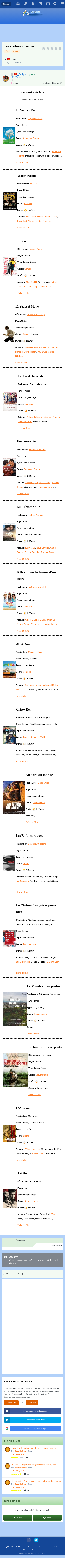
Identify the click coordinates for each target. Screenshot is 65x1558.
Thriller (43, 737)
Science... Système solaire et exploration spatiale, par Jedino (35, 1481)
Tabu (53, 1214)
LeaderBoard (37, 1550)
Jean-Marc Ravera (33, 685)
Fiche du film (22, 162)
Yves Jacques (37, 624)
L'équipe (26, 1550)
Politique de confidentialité (26, 1547)
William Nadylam (32, 1149)
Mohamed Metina (50, 685)
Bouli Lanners (43, 548)
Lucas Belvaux (23, 962)
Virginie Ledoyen (42, 482)
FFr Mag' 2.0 (18, 1454)
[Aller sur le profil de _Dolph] (6, 78)
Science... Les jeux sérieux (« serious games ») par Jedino (34, 1464)
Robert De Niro (50, 217)
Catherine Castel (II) (38, 587)
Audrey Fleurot (23, 624)
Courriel (18, 1518)
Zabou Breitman (47, 620)
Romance (28, 469)
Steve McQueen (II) (36, 314)
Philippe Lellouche (34, 417)
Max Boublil (31, 282)
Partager (48, 1518)
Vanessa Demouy (52, 417)
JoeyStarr (29, 482)
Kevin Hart (22, 221)
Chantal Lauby (30, 286)
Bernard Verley (46, 487)
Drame (36, 138)
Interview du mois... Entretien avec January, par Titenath (33, 1448)
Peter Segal (34, 184)
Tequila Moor (21, 1451)
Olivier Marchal (32, 620)
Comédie (28, 203)
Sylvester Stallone (34, 217)
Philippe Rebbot (48, 552)
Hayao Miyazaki (35, 118)
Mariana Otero (53, 962)
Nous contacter (44, 1547)
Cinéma (27, 63)
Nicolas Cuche (36, 249)
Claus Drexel (43, 783)
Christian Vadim (25, 421)
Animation (27, 138)
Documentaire (39, 802)
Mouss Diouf (37, 1153)
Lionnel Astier (44, 286)
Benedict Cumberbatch (25, 352)
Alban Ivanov (51, 624)
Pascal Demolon (32, 552)
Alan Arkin (32, 221)
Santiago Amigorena (37, 844)
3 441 (32, 75)
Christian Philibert (36, 652)
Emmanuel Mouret (37, 449)
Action (37, 1201)
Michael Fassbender (48, 347)
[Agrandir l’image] (9, 135)
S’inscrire (32, 1403)
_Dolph (14, 59)
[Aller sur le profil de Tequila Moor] (7, 1449)
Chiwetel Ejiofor (31, 347)
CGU (55, 1547)
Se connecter (11, 1403)
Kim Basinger (44, 221)
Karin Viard (30, 548)
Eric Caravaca (22, 881)
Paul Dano (42, 352)
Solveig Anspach (36, 515)
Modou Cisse (22, 689)
